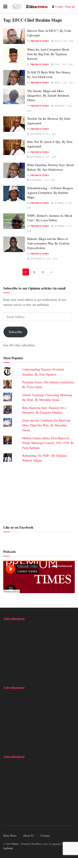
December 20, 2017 (39, 133)
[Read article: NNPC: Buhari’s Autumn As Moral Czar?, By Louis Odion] (14, 221)
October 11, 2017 (62, 225)
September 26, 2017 (40, 258)
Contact (45, 835)
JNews (15, 843)
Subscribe (15, 331)
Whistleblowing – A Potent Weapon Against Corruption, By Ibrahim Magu (50, 192)
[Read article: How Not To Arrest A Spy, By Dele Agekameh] (14, 147)
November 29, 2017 (39, 156)
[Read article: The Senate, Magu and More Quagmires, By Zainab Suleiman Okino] (14, 96)
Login (59, 6)
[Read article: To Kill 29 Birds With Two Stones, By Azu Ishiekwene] (14, 78)
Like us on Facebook (18, 527)
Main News (9, 835)
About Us (28, 835)
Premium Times (40, 40)
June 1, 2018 (59, 64)
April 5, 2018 (60, 82)
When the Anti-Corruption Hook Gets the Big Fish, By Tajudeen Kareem (48, 54)
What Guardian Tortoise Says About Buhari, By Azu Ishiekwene (50, 167)
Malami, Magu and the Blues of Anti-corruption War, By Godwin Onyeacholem (48, 243)
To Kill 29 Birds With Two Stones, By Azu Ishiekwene (49, 74)
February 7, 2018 (62, 105)
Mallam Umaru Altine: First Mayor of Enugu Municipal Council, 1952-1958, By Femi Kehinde (48, 443)
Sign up (70, 6)
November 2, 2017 (39, 179)
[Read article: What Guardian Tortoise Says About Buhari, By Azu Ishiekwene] (14, 170)
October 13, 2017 (62, 202)
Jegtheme (8, 848)
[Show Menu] (5, 6)
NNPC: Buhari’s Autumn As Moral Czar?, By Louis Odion (49, 217)
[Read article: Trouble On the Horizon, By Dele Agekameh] (14, 124)
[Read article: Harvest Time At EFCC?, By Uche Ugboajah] (14, 36)
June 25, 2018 (60, 40)
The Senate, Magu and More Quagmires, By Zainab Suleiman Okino (48, 95)
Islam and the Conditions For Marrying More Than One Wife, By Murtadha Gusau (46, 425)
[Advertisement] (39, 493)
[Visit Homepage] (37, 6)
